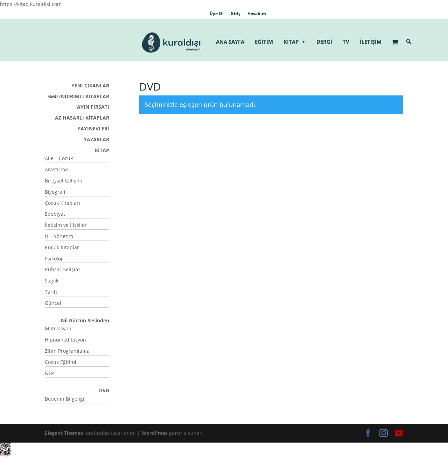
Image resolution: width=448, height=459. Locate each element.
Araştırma (56, 169)
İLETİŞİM (371, 41)
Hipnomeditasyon (65, 339)
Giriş (235, 13)
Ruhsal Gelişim (62, 269)
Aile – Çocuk (59, 158)
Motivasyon (58, 328)
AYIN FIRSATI (93, 106)
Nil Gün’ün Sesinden (85, 320)
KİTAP (291, 41)
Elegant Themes (64, 433)
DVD (104, 390)
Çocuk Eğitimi (60, 362)
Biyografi (55, 191)
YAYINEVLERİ (93, 128)
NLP (49, 373)
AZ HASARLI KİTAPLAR (82, 117)
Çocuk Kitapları (62, 203)
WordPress (154, 433)
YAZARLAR (96, 139)
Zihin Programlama (67, 350)
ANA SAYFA (230, 41)
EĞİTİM (264, 41)
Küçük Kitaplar (62, 247)
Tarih (51, 291)
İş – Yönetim (59, 236)
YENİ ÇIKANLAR (90, 85)
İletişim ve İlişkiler (66, 225)
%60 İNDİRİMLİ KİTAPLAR (78, 96)
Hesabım (256, 13)
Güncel (53, 303)
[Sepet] (397, 39)
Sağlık (51, 280)
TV (346, 41)
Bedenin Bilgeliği (64, 398)
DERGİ (324, 41)
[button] (409, 42)
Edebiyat (55, 213)
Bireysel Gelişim (63, 180)
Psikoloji (54, 258)
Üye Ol (217, 13)
